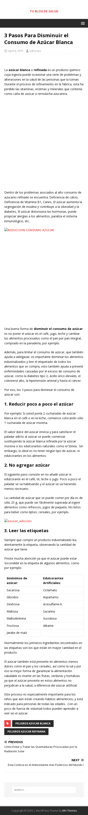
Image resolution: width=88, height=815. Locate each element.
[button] (82, 23)
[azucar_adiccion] (18, 521)
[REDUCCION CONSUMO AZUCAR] (29, 230)
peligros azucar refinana (26, 731)
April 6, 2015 (15, 51)
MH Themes (69, 810)
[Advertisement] (44, 144)
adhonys (35, 51)
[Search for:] (44, 790)
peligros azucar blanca (32, 723)
